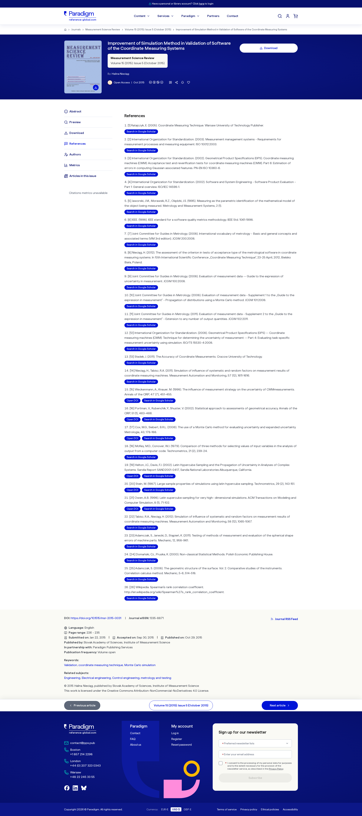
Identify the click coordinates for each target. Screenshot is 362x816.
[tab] (88, 111)
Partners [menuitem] (213, 16)
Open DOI (132, 400)
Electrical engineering (96, 678)
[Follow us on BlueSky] (84, 788)
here (201, 3)
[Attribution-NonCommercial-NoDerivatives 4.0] (156, 82)
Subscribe (255, 778)
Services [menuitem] (163, 16)
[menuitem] (287, 16)
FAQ (133, 739)
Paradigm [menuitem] (188, 16)
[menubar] (186, 16)
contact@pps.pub (82, 743)
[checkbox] (220, 763)
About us (135, 744)
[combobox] (255, 743)
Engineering (72, 678)
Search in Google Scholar (141, 131)
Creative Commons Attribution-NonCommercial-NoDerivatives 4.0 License (157, 690)
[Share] (176, 82)
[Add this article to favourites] (188, 82)
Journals (76, 29)
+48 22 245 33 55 (82, 777)
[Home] (65, 29)
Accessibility (290, 809)
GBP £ (187, 809)
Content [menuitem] (139, 16)
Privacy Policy (276, 769)
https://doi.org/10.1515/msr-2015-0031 (96, 618)
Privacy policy (248, 809)
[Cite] (170, 82)
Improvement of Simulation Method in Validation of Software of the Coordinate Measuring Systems (231, 29)
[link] (89, 729)
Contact (135, 733)
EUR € (164, 809)
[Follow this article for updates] (182, 82)
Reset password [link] (181, 744)
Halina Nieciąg (120, 73)
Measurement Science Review (102, 29)
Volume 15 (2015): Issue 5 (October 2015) (148, 29)
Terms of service (227, 809)
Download (271, 48)
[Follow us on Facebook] (67, 788)
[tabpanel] (211, 354)
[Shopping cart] (295, 16)
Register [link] (176, 739)
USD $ (176, 809)
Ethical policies (270, 809)
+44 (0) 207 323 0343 (85, 765)
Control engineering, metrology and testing (141, 678)
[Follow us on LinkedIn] (75, 788)
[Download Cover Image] (96, 87)
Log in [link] (175, 733)
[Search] (280, 16)
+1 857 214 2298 (81, 754)
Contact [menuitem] (232, 16)
